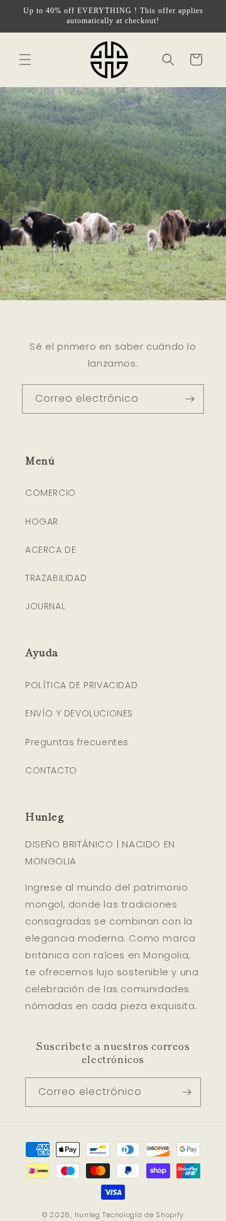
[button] (25, 59)
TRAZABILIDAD (56, 578)
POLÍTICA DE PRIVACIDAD (81, 685)
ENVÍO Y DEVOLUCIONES (79, 713)
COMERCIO (50, 492)
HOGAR (41, 521)
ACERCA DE (50, 549)
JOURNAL (45, 606)
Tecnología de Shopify (143, 1215)
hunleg (87, 1215)
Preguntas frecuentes (77, 742)
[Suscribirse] (189, 399)
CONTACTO (51, 770)
